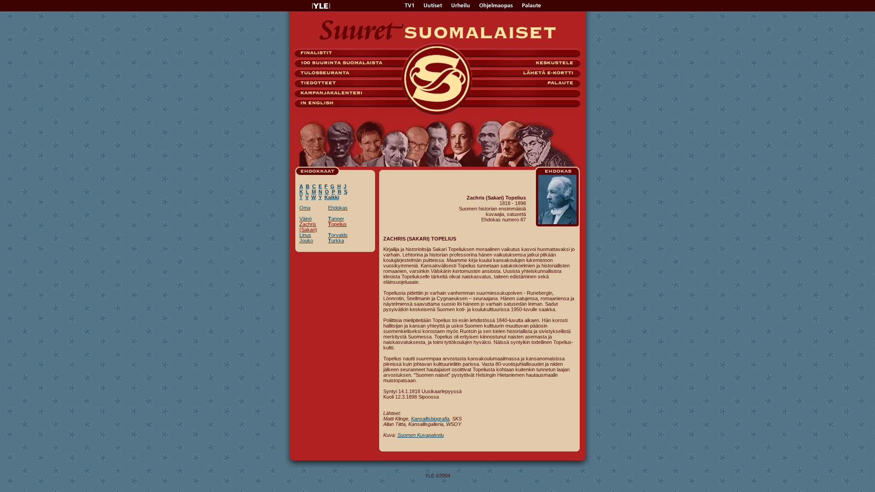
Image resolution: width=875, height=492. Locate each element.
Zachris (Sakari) (308, 226)
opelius (337, 224)
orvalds (338, 235)
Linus (305, 235)
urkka (336, 240)
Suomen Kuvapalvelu (420, 435)
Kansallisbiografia (430, 418)
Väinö (305, 218)
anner (336, 218)
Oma (304, 207)
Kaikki (331, 197)
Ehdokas (338, 207)
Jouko (306, 240)
